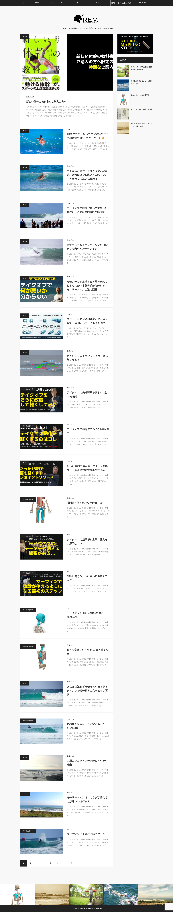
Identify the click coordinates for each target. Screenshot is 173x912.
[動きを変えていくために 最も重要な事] (41, 657)
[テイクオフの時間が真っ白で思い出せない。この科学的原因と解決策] (41, 215)
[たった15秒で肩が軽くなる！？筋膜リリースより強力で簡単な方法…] (41, 473)
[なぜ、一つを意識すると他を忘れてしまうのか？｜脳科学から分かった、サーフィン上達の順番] (41, 289)
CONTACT (142, 3)
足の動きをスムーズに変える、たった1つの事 (87, 726)
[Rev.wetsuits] (86, 25)
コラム (25, 794)
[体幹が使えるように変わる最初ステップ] (41, 583)
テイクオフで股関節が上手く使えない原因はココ (87, 541)
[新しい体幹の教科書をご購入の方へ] (66, 62)
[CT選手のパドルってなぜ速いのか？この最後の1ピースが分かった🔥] (41, 141)
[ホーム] (23, 3)
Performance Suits (58, 3)
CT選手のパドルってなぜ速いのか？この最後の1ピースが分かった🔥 (88, 136)
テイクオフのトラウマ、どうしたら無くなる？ (87, 357)
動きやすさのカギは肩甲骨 (140, 95)
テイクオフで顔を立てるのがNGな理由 (88, 431)
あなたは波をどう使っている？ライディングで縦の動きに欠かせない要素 (87, 690)
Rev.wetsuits (84, 908)
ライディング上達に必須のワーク (86, 834)
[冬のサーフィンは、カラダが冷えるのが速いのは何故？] (41, 804)
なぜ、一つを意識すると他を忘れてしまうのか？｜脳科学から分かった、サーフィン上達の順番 (87, 285)
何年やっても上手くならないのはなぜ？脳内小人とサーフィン (87, 246)
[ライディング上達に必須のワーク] (41, 841)
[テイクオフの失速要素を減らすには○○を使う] (41, 399)
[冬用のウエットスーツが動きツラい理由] (41, 768)
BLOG (25, 36)
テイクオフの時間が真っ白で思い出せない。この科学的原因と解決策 (87, 210)
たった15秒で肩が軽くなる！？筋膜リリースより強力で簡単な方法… (87, 468)
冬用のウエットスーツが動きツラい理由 (87, 762)
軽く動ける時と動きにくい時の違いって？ (141, 82)
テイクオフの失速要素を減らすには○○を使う (87, 394)
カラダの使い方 (28, 389)
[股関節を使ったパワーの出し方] (41, 510)
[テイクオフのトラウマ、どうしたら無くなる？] (41, 363)
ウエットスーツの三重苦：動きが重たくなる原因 (141, 68)
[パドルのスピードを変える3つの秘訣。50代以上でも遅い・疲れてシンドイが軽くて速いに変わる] (41, 178)
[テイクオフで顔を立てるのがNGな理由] (41, 436)
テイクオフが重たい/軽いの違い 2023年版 (85, 615)
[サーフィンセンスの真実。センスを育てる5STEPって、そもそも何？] (41, 326)
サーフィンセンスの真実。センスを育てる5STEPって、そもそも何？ (87, 320)
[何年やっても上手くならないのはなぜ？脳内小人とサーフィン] (41, 252)
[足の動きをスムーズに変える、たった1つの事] (41, 731)
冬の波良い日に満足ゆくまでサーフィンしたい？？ (141, 125)
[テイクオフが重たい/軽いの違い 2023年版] (41, 620)
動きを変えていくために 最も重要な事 (87, 651)
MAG (78, 3)
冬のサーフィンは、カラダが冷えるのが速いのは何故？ (87, 799)
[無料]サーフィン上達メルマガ (121, 3)
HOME (37, 3)
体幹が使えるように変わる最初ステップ (87, 578)
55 (71, 863)
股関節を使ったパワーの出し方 (84, 502)
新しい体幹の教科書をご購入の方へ (46, 101)
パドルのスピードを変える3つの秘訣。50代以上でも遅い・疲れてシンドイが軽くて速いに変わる (87, 174)
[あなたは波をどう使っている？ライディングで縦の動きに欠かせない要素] (41, 694)
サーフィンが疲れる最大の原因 (141, 109)
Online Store (100, 3)
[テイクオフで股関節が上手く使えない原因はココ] (41, 547)
